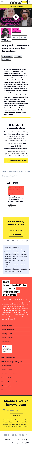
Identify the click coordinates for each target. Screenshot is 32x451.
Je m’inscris (16, 415)
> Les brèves (6, 342)
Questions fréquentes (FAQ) (11, 362)
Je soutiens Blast (18, 160)
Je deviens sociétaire (9, 374)
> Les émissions (8, 330)
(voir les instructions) (12, 271)
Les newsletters (7, 378)
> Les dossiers (7, 338)
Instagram (6, 59)
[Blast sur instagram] (22, 241)
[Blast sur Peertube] (9, 435)
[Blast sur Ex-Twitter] (27, 435)
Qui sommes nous (8, 358)
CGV (27, 443)
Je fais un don (6, 370)
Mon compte (6, 386)
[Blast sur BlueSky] (13, 435)
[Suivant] (22, 199)
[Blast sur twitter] (13, 241)
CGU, (24, 443)
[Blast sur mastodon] (17, 241)
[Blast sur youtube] (8, 241)
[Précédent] (9, 199)
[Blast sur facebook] (27, 241)
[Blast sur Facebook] (23, 435)
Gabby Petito (7, 56)
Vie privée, (18, 443)
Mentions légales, (9, 443)
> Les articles (7, 326)
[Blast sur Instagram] (20, 435)
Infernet (17, 56)
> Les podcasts (7, 334)
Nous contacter (7, 390)
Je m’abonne (6, 366)
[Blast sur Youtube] (5, 435)
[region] (16, 200)
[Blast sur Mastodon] (16, 435)
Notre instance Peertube (10, 382)
